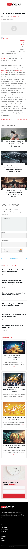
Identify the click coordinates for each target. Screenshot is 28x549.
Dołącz (14, 496)
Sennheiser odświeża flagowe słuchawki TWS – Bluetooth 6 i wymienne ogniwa (14, 144)
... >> (23, 396)
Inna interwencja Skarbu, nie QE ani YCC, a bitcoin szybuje (12, 326)
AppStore (4, 70)
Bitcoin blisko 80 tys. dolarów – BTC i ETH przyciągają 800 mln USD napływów (12, 304)
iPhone (3, 58)
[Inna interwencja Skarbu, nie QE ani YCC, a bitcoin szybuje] (14, 409)
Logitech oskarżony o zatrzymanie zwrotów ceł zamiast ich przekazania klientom (13, 293)
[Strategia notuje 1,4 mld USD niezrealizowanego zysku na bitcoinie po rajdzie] (14, 379)
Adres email (5, 240)
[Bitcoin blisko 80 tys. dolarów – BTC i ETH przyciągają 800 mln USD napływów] (14, 347)
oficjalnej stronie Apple (22, 42)
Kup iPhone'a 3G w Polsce (13, 13)
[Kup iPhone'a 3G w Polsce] (14, 28)
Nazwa (3, 232)
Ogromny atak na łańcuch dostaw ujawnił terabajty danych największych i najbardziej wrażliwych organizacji (12, 282)
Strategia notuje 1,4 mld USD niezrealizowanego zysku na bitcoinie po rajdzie (14, 315)
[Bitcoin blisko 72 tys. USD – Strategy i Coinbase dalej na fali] (14, 437)
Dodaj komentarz (14, 258)
